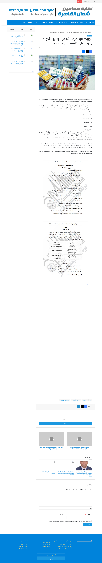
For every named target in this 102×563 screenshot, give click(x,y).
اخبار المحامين (83, 22)
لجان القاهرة (74, 22)
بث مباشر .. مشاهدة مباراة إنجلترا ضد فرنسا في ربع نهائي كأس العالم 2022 (16, 43)
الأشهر (30, 29)
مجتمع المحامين (43, 22)
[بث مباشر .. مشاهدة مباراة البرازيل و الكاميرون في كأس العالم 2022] (28, 64)
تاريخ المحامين (53, 22)
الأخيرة (21, 29)
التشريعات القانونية (64, 22)
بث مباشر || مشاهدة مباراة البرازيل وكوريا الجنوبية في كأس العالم (17, 50)
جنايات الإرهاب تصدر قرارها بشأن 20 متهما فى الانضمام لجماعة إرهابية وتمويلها (66, 473)
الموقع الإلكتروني (60, 514)
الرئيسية (91, 22)
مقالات (30, 22)
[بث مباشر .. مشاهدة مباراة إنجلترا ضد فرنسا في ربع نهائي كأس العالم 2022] (28, 44)
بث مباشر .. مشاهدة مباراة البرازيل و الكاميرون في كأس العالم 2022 (17, 63)
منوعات (24, 22)
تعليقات (12, 29)
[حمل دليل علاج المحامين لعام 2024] (28, 57)
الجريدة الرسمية (64, 400)
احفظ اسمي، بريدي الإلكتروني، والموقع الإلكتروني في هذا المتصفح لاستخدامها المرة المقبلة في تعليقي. (70, 521)
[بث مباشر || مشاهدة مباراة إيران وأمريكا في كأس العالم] (28, 37)
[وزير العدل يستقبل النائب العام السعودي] (47, 465)
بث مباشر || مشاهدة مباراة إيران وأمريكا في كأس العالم (17, 36)
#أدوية (84, 400)
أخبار (36, 22)
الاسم (90, 508)
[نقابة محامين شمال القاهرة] (51, 11)
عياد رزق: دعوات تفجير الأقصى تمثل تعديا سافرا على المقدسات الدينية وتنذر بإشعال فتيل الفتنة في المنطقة (84, 474)
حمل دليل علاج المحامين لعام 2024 (16, 56)
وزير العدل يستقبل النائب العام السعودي (48, 472)
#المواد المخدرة (76, 400)
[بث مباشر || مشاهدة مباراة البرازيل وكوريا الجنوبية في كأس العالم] (28, 50)
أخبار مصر (82, 32)
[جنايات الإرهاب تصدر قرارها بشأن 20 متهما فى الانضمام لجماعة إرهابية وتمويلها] (65, 465)
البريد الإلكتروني (88, 514)
